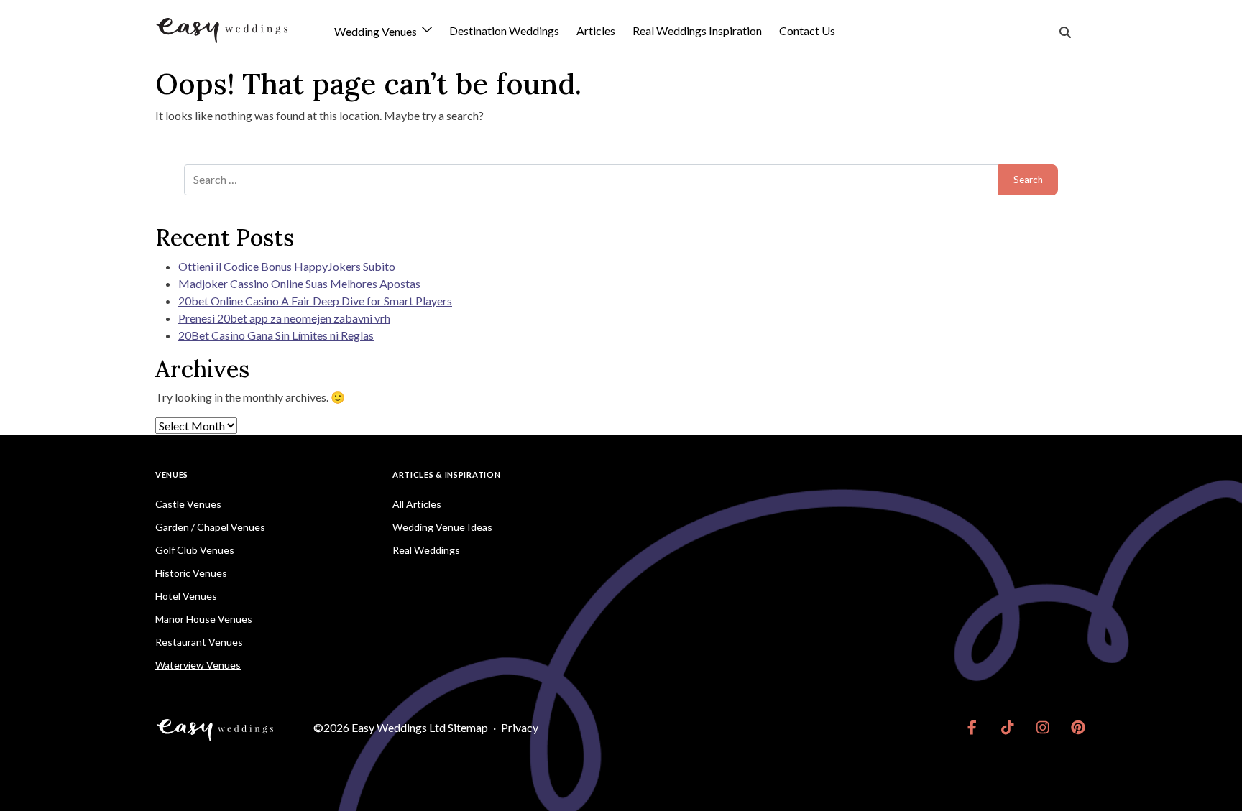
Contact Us (807, 30)
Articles (595, 30)
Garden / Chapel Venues (210, 527)
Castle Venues (188, 504)
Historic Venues (191, 573)
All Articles (416, 504)
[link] (972, 727)
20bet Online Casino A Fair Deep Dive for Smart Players (315, 300)
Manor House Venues (203, 619)
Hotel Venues (186, 596)
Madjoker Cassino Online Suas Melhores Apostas (299, 283)
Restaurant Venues (199, 642)
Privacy (519, 727)
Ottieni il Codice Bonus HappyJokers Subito (286, 266)
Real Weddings (426, 550)
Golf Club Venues (194, 550)
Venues (171, 474)
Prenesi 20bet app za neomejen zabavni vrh (284, 318)
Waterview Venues (198, 665)
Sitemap (468, 727)
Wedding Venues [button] (376, 32)
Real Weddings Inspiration (697, 30)
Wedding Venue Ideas (442, 527)
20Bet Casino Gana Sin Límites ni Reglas (276, 335)
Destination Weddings (504, 30)
